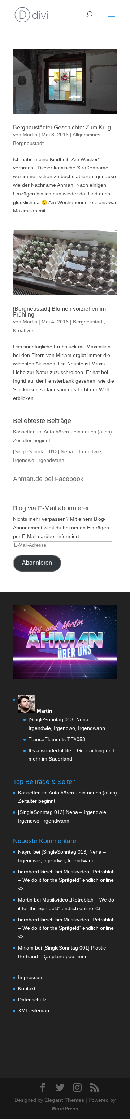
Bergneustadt (28, 143)
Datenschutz (32, 1000)
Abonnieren (37, 563)
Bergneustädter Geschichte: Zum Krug (62, 127)
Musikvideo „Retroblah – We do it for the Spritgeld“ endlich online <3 (66, 880)
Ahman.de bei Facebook (48, 479)
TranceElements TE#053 (57, 739)
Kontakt (26, 988)
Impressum (31, 977)
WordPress (65, 1108)
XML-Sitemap (33, 1010)
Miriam (26, 948)
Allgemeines (86, 134)
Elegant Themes (64, 1100)
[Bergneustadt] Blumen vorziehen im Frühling (59, 312)
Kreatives (23, 330)
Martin (30, 134)
